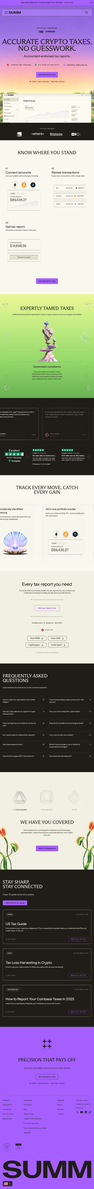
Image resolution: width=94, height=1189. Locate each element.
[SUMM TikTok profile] (89, 1112)
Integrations (7, 1105)
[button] (86, 12)
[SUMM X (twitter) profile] (77, 1112)
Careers (60, 1109)
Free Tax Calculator (31, 1123)
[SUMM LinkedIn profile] (85, 1112)
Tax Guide (28, 1105)
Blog (25, 1109)
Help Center (28, 1114)
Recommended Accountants (35, 1128)
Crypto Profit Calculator (33, 1119)
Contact (60, 1114)
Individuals (7, 1109)
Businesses (7, 1119)
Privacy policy (82, 1100)
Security (80, 1108)
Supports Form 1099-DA (77, 65)
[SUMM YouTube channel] (81, 1112)
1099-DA (27, 1133)
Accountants (8, 1114)
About (59, 1105)
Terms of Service (83, 1104)
